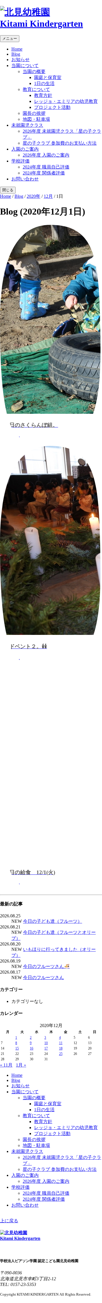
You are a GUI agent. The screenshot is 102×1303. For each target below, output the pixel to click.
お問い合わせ (25, 178)
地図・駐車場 (36, 119)
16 (31, 1048)
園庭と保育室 (47, 77)
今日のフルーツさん (43, 977)
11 (61, 1043)
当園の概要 (34, 71)
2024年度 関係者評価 (44, 173)
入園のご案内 (25, 149)
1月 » (21, 1065)
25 (61, 1054)
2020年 (33, 196)
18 (61, 1048)
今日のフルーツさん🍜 (46, 966)
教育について (36, 89)
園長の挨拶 (34, 113)
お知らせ (20, 59)
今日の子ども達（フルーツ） (52, 921)
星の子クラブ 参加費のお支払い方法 (60, 143)
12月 (48, 196)
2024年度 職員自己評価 (46, 167)
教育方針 (43, 95)
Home (16, 49)
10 (46, 1043)
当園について (25, 65)
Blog (15, 54)
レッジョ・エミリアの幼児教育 (66, 101)
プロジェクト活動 (52, 107)
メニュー (9, 38)
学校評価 (20, 161)
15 (17, 1048)
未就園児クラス (27, 125)
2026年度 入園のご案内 (46, 155)
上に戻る (9, 1220)
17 (46, 1048)
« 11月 (6, 1065)
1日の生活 (44, 83)
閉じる (7, 190)
